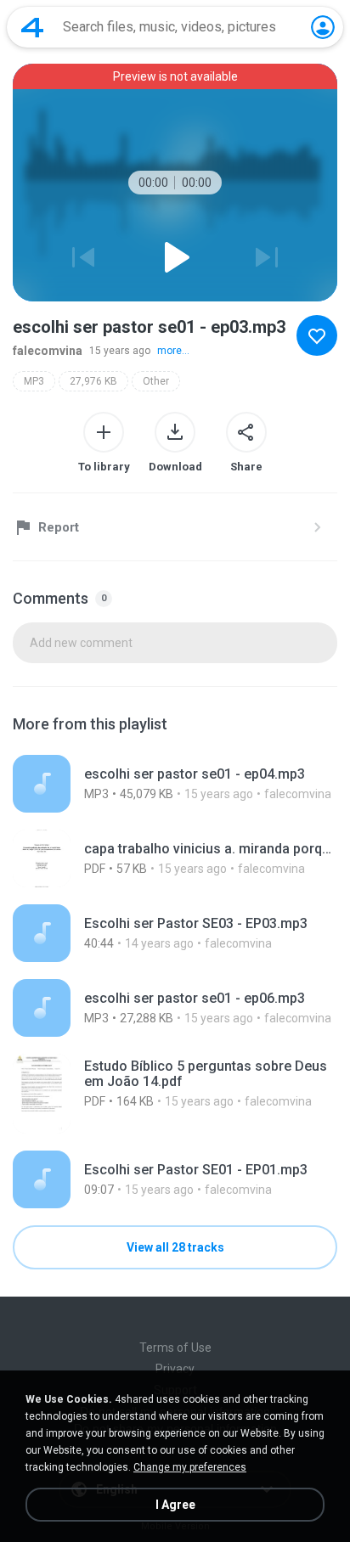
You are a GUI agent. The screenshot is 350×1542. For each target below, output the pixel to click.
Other (156, 381)
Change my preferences (189, 1467)
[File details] (175, 784)
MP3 (34, 381)
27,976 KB (93, 381)
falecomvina (47, 350)
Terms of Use (175, 1347)
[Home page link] (32, 27)
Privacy (175, 1369)
